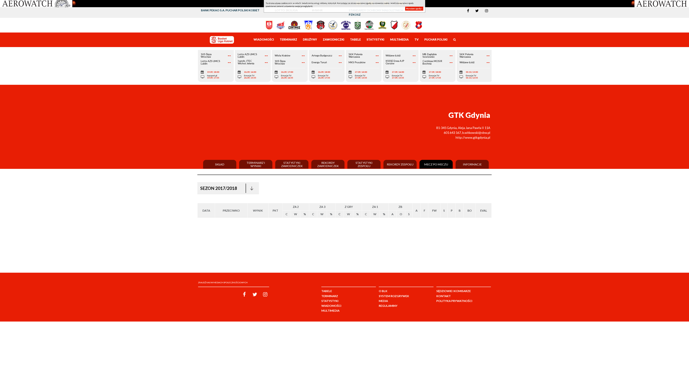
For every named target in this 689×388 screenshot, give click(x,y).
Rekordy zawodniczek (328, 164)
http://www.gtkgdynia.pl (473, 137)
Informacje (472, 164)
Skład (219, 164)
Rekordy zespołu (400, 164)
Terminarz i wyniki (256, 164)
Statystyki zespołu (364, 164)
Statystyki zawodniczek (292, 164)
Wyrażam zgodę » (414, 8)
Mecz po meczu (436, 164)
